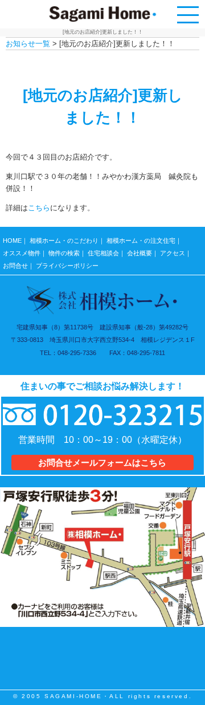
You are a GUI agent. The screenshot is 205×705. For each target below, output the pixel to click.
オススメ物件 (21, 253)
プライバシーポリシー (67, 265)
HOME (12, 240)
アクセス (172, 253)
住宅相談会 (103, 253)
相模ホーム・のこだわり (64, 240)
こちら (39, 207)
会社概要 (139, 253)
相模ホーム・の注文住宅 (140, 240)
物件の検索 (64, 253)
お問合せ (15, 265)
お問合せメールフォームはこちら (102, 462)
